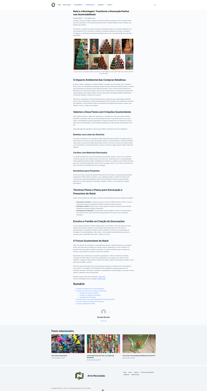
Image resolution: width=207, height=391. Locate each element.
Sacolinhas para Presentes (88, 297)
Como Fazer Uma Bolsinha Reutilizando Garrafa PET (139, 355)
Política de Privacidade (147, 372)
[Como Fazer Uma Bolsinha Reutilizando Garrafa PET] (139, 343)
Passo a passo (67, 4)
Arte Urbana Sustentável (59, 355)
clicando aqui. (101, 279)
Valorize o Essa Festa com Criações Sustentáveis (91, 291)
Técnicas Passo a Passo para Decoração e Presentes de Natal (95, 299)
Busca (130, 372)
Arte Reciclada (90, 4)
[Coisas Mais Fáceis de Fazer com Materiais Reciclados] (103, 343)
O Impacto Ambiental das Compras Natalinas (90, 288)
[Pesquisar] (155, 4)
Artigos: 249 (104, 321)
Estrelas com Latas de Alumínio (89, 293)
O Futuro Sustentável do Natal (85, 303)
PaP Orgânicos (78, 4)
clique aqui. (101, 276)
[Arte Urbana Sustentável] (67, 343)
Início (125, 372)
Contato (109, 4)
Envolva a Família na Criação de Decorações (90, 301)
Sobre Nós (126, 374)
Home (59, 4)
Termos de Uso (135, 374)
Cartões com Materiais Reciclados (90, 295)
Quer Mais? (101, 4)
